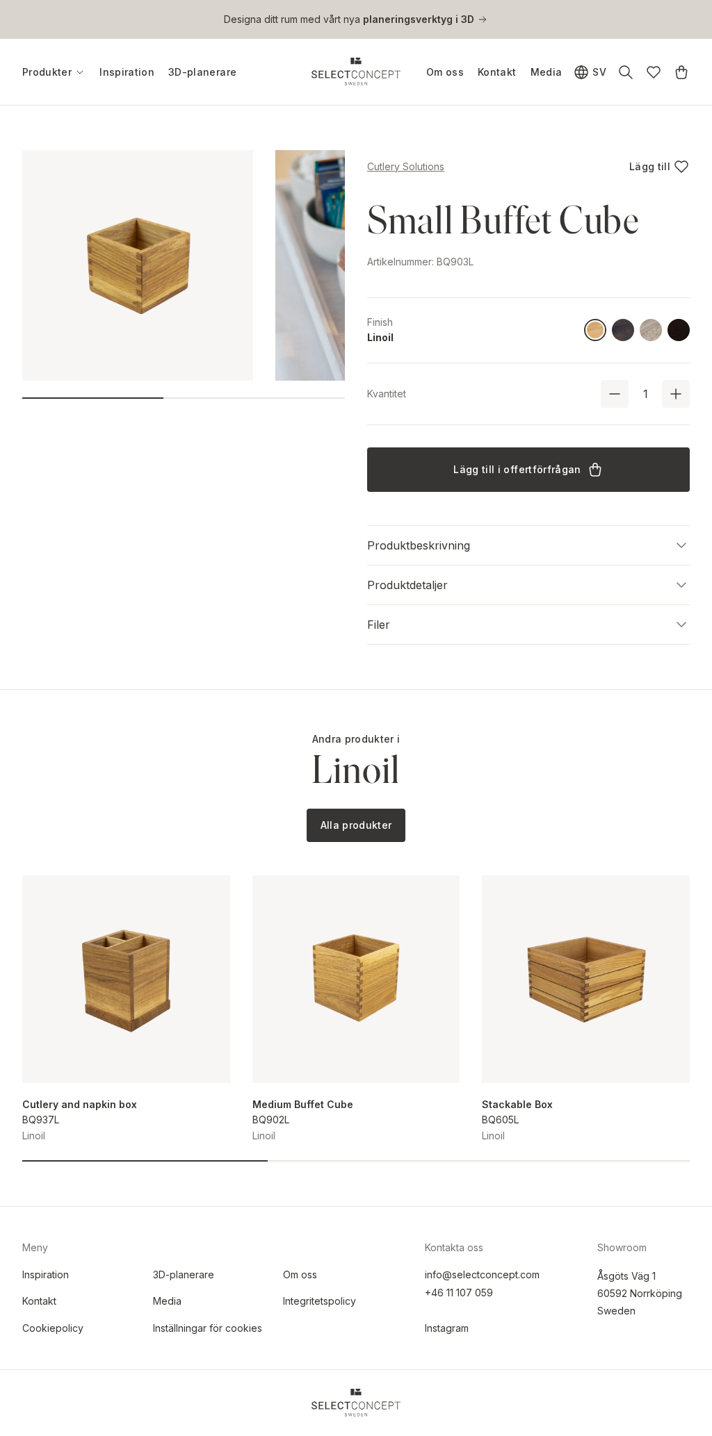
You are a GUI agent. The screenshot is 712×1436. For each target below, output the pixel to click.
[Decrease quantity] (615, 394)
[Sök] (626, 72)
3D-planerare (202, 72)
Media (547, 72)
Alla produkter (356, 825)
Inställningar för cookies (207, 1328)
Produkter (47, 72)
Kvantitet (386, 393)
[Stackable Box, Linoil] (586, 979)
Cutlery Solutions (405, 166)
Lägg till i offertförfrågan (517, 469)
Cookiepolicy (52, 1328)
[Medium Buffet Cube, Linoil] (356, 979)
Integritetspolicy (319, 1301)
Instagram (447, 1328)
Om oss (445, 72)
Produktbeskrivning (418, 545)
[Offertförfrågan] (681, 72)
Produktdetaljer (407, 585)
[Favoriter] (654, 72)
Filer (378, 625)
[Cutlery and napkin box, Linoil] (126, 979)
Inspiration (126, 72)
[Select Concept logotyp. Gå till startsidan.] (356, 71)
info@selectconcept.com (482, 1274)
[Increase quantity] (676, 394)
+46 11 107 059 (459, 1292)
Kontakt (497, 72)
